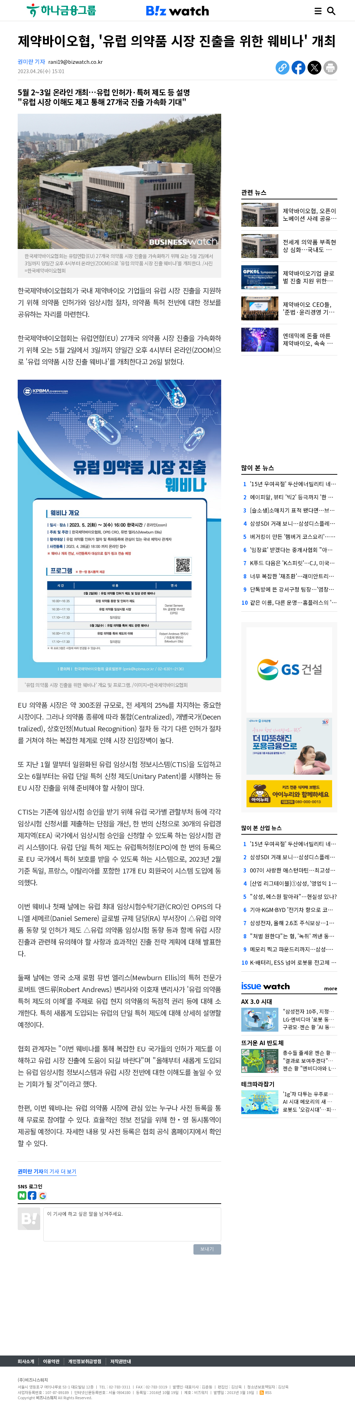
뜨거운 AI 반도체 (262, 1042)
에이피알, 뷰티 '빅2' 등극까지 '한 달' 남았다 (301, 497)
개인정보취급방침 (85, 1361)
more (330, 988)
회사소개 (26, 1361)
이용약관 (51, 1361)
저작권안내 (120, 1361)
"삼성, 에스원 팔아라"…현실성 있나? (293, 896)
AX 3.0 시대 (256, 1001)
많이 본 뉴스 (257, 467)
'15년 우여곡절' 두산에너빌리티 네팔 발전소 (301, 484)
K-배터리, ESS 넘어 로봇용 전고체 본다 (295, 962)
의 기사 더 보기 (47, 1171)
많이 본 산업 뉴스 (261, 828)
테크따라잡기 (258, 1083)
